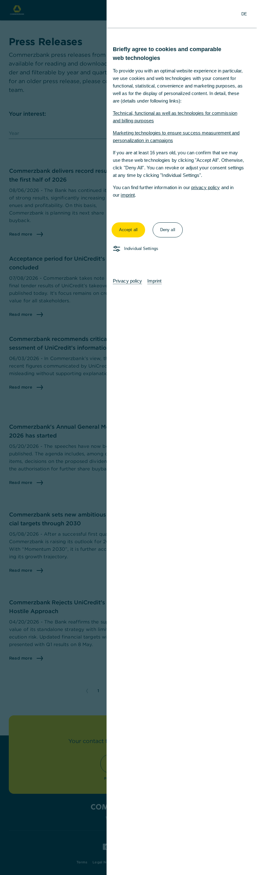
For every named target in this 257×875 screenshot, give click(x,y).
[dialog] (128, 437)
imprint (128, 195)
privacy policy (205, 187)
